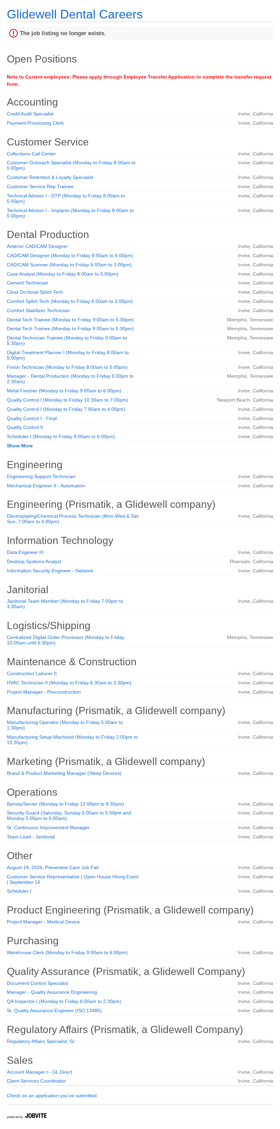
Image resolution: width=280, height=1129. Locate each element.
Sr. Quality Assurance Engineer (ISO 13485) (54, 1010)
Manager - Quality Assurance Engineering (52, 992)
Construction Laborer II (32, 673)
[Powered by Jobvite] (26, 1117)
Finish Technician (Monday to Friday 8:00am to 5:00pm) (67, 367)
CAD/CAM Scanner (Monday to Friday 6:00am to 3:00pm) (69, 264)
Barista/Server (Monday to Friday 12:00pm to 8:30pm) (65, 804)
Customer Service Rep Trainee (40, 186)
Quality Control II (25, 427)
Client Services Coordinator (36, 1081)
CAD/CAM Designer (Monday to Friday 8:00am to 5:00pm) (70, 255)
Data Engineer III (25, 552)
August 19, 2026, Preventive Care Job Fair (53, 867)
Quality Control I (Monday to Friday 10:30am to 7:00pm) (67, 400)
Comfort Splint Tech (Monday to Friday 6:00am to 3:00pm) (70, 301)
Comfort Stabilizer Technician (38, 310)
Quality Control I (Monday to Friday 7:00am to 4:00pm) (66, 409)
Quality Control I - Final (32, 418)
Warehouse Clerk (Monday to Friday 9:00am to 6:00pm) (67, 952)
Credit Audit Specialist (30, 113)
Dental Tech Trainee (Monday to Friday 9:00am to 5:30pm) (70, 319)
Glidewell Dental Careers (75, 14)
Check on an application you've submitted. (52, 1095)
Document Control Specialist (37, 983)
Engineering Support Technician (41, 476)
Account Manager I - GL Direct (39, 1072)
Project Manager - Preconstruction (44, 692)
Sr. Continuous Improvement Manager (48, 827)
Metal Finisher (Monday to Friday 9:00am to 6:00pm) (64, 390)
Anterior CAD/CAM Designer (37, 246)
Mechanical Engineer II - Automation (46, 485)
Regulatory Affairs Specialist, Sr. (41, 1041)
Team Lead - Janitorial (31, 836)
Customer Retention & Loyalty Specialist (50, 177)
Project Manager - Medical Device (43, 921)
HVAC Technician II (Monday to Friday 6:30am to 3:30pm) (69, 682)
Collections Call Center (31, 153)
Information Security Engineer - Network (50, 570)
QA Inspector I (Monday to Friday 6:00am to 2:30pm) (64, 1001)
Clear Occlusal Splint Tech (35, 292)
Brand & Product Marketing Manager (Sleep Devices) (64, 773)
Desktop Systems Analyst (34, 561)
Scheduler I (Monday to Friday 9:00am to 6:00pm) (61, 436)
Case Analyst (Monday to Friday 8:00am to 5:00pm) (62, 274)
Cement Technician (27, 282)
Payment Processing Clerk (35, 123)
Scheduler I (19, 891)
